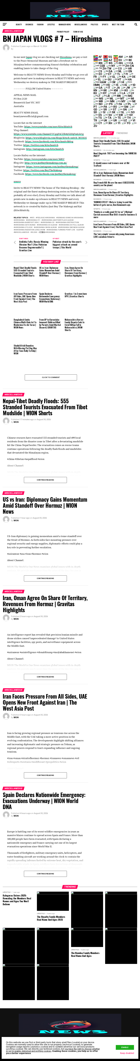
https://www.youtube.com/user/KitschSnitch (48, 126)
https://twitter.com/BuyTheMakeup (42, 170)
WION (16, 422)
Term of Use (78, 31)
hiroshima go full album (72, 225)
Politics (94, 24)
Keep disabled (127, 1053)
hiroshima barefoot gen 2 (27, 222)
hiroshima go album (47, 225)
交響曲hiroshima (47, 232)
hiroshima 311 (33, 220)
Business (29, 24)
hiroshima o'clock (23, 227)
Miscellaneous (81, 24)
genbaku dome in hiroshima (70, 218)
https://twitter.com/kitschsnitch (40, 145)
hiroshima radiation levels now (30, 230)
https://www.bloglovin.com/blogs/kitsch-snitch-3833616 (56, 137)
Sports (105, 24)
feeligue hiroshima (46, 218)
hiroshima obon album (46, 227)
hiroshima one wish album (71, 227)
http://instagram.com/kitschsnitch (45, 148)
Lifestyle (51, 24)
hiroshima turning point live (61, 230)
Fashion (40, 24)
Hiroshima (66, 57)
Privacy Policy (63, 31)
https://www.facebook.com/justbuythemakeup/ (50, 173)
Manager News (65, 24)
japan (80, 230)
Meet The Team (118, 24)
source (17, 181)
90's (32, 218)
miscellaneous (22, 232)
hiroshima (20, 220)
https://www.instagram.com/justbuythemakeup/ (52, 166)
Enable (125, 1047)
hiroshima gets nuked (25, 225)
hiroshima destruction (68, 222)
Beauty (19, 24)
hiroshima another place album (58, 220)
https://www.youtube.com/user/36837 (44, 159)
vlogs (34, 232)
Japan (29, 57)
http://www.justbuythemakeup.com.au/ (46, 162)
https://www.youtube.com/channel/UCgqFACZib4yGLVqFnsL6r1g (49, 133)
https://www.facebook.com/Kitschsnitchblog (49, 141)
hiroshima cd (48, 222)
